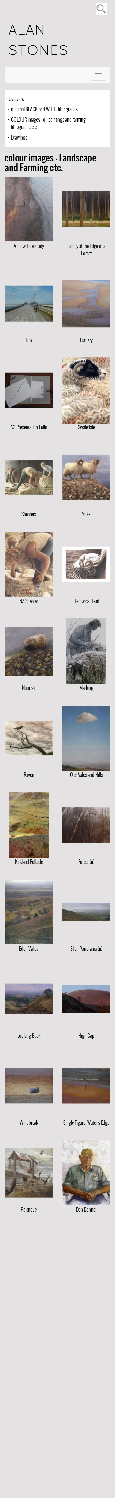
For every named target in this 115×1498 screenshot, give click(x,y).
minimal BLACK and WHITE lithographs (44, 109)
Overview (16, 99)
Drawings (19, 137)
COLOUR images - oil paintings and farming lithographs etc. (48, 123)
